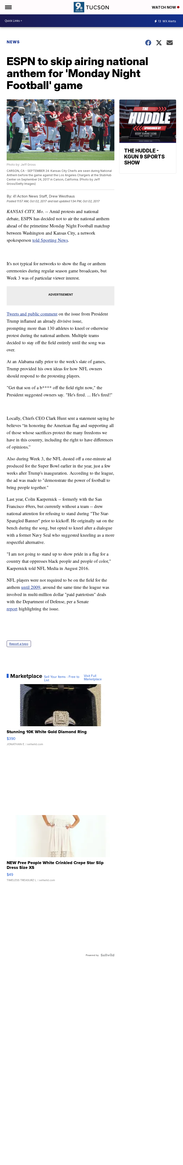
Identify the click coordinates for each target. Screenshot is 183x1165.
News (13, 41)
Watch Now (164, 7)
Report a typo (18, 644)
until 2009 (30, 587)
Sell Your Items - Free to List (61, 678)
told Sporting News (50, 240)
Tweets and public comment (32, 314)
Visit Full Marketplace (93, 677)
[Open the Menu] (8, 7)
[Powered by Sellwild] (107, 955)
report (12, 609)
